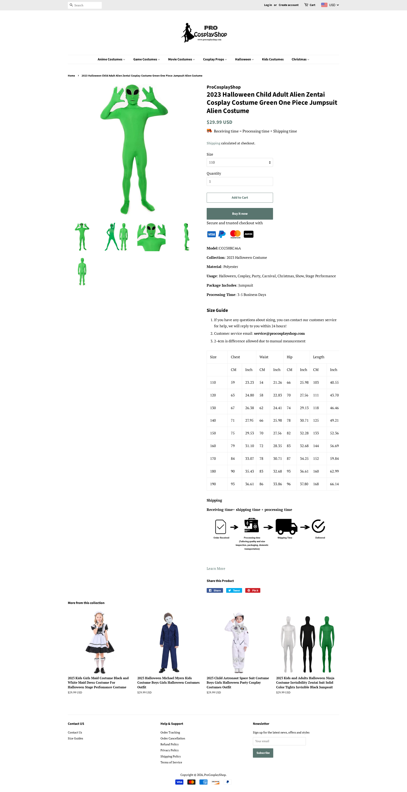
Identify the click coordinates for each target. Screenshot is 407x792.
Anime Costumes (110, 59)
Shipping (213, 143)
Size (210, 154)
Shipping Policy (170, 756)
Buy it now (240, 213)
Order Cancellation (172, 738)
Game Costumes (145, 59)
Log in (268, 5)
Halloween (243, 59)
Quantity (214, 173)
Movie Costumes (180, 59)
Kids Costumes (273, 59)
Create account (288, 5)
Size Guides (75, 738)
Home (71, 76)
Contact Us (75, 732)
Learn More (216, 568)
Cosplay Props (214, 59)
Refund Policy (169, 744)
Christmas (299, 59)
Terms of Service (171, 762)
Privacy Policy (169, 750)
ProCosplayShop (215, 775)
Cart (312, 5)
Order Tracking (170, 732)
